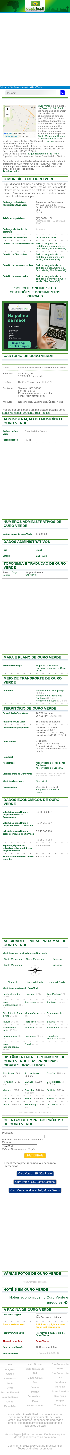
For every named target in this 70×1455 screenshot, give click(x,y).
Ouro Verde (44, 106)
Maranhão (10, 1406)
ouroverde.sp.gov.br (46, 237)
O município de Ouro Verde (30, 179)
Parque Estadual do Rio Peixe (43, 153)
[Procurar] (62, 92)
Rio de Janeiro (32, 1073)
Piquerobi (13, 982)
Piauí (35, 1401)
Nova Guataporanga (10, 1003)
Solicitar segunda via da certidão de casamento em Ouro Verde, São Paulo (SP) (51, 268)
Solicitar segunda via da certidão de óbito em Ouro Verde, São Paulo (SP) (50, 257)
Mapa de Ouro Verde (47, 665)
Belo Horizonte (55, 1082)
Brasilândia (53, 1027)
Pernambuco (35, 1396)
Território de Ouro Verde (30, 708)
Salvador (29, 1082)
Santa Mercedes (47, 136)
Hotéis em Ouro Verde (26, 1289)
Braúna (51, 1021)
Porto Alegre (31, 1104)
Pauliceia (52, 1002)
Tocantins (60, 1405)
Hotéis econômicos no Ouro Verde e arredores (38, 1299)
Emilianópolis (10, 1036)
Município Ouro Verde (32, 87)
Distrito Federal (10, 1392)
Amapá (10, 1373)
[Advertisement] (35, 49)
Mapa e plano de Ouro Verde (32, 657)
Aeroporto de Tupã (46, 700)
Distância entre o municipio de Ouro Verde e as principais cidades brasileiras (34, 1061)
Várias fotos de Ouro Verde (32, 1273)
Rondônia (60, 1382)
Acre (10, 1364)
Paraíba (35, 1387)
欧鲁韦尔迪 (31, 575)
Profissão (7, 1132)
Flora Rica (30, 1021)
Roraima (60, 1386)
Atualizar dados (11, 171)
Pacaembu (30, 1036)
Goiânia (51, 1090)
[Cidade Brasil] (35, 6)
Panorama (30, 1002)
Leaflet (9, 133)
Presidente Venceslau (52, 1037)
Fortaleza (8, 1082)
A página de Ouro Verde (27, 1309)
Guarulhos (52, 1104)
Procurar (35, 1155)
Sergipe (60, 1400)
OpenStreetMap (11, 136)
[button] (7, 109)
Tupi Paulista (42, 412)
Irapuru (7, 1021)
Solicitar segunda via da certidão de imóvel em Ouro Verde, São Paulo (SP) (51, 279)
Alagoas (10, 1369)
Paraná (35, 1391)
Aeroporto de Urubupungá (50, 690)
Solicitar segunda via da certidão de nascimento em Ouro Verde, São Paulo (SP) (51, 246)
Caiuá (28, 1044)
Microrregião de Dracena (49, 768)
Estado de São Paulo (10, 87)
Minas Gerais (35, 1377)
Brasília (51, 1073)
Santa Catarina (60, 1391)
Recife (6, 1098)
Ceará (10, 1387)
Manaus (7, 1090)
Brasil (39, 550)
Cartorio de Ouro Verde (28, 356)
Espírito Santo (10, 1397)
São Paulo (41, 556)
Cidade (6, 1142)
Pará (35, 1382)
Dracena (61, 136)
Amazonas (10, 1378)
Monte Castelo (32, 1013)
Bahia (10, 1383)
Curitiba (29, 1090)
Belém (28, 1098)
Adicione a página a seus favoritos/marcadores (50, 1325)
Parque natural (10, 787)
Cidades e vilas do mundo (40, 1437)
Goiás (9, 1401)
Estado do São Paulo (52, 108)
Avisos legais (13, 1434)
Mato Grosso (35, 1364)
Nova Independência (11, 1045)
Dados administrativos (27, 541)
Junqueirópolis (48, 138)
